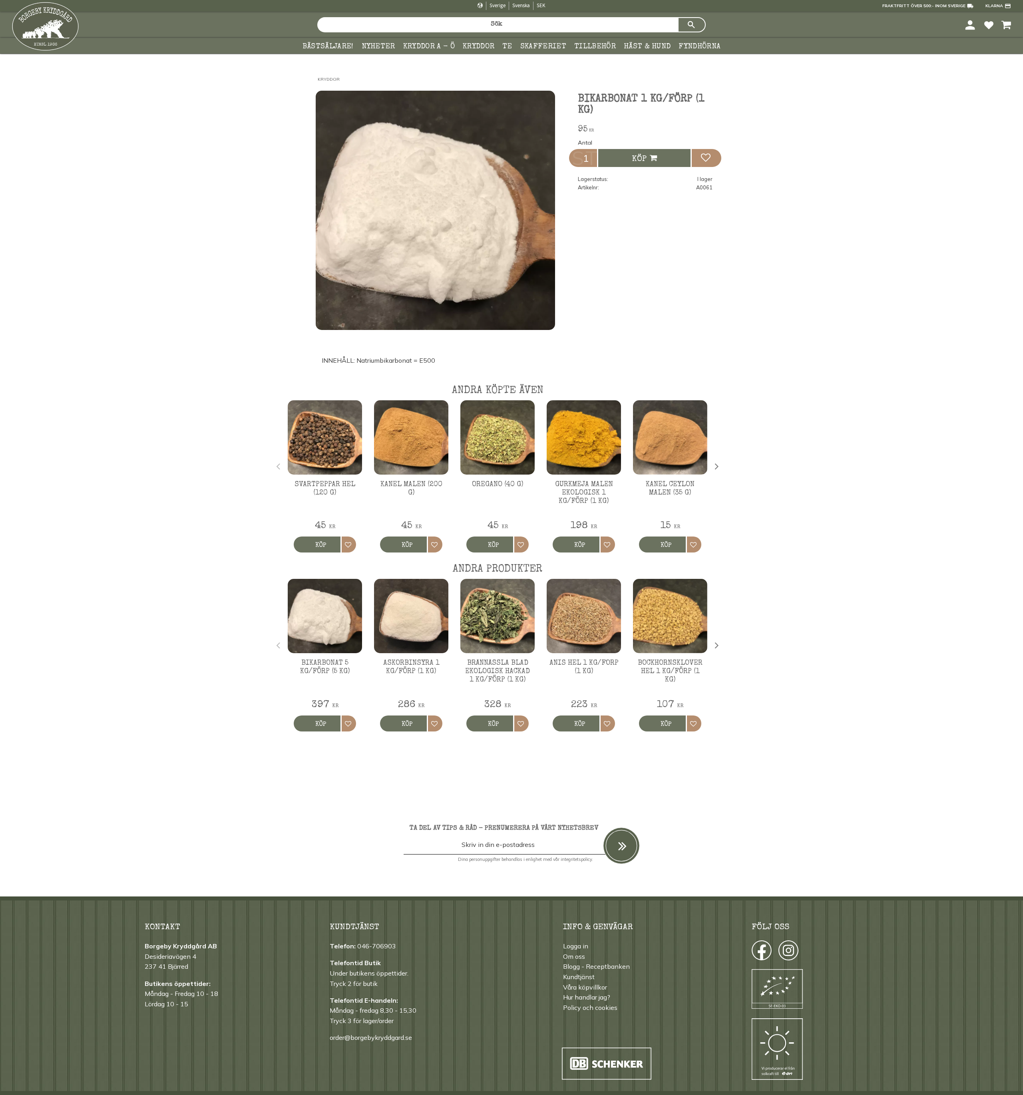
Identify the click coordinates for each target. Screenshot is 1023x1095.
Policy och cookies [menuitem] (590, 1008)
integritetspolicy (576, 859)
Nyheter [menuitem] (378, 46)
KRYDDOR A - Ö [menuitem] (429, 46)
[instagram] (761, 952)
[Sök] (692, 24)
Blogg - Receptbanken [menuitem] (596, 966)
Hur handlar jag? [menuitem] (586, 997)
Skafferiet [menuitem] (543, 46)
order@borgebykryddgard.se (371, 1037)
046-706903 (376, 946)
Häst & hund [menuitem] (647, 46)
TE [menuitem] (507, 46)
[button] (988, 25)
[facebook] (754, 952)
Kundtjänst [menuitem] (579, 977)
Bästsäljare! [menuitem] (328, 46)
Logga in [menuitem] (575, 946)
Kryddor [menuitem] (478, 46)
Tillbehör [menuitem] (595, 46)
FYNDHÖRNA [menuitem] (699, 46)
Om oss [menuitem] (574, 956)
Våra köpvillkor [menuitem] (585, 987)
